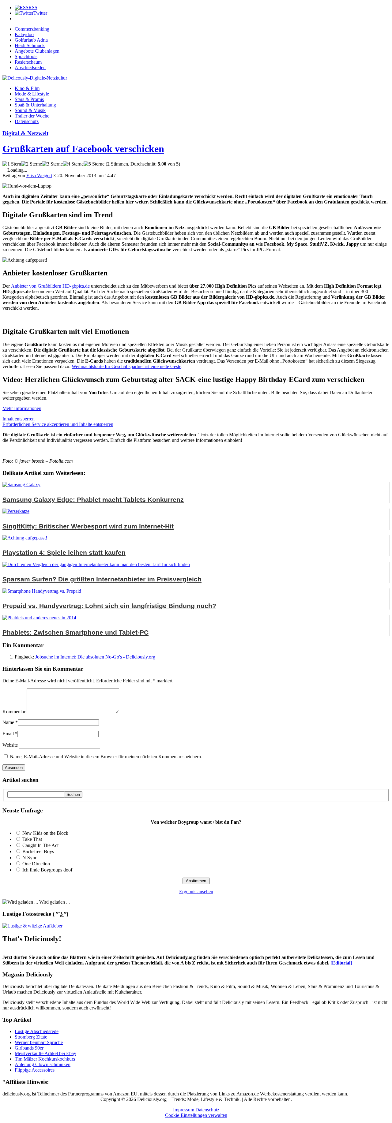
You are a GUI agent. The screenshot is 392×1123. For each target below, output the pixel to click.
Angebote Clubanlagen (37, 51)
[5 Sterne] (94, 164)
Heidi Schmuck (30, 45)
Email (8, 733)
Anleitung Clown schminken (42, 1064)
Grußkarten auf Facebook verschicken (83, 148)
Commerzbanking (32, 29)
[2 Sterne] (31, 164)
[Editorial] (341, 962)
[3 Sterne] (52, 164)
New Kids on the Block (45, 833)
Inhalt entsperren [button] (18, 418)
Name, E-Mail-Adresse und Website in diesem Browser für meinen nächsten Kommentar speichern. (106, 756)
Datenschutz (27, 121)
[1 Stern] (11, 164)
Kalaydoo (24, 34)
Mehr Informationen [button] (21, 408)
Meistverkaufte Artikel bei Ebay (45, 1053)
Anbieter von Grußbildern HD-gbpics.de (50, 286)
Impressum (184, 1109)
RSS (32, 7)
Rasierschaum (28, 62)
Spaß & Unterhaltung (35, 104)
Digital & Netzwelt (25, 133)
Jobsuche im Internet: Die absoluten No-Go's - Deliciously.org (95, 656)
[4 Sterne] (73, 164)
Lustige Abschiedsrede (36, 1031)
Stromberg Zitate (31, 1036)
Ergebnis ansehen (196, 891)
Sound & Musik (30, 110)
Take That (32, 839)
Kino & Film (27, 88)
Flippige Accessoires (35, 1070)
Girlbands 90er (29, 1047)
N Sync (29, 857)
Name (8, 722)
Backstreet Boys (38, 851)
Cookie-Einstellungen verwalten (196, 1115)
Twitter (40, 13)
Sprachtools (26, 56)
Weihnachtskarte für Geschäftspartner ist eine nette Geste (126, 366)
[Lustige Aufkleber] (32, 925)
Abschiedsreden (30, 67)
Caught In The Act (40, 845)
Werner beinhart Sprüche (39, 1042)
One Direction (36, 863)
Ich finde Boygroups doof (47, 869)
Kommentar (13, 711)
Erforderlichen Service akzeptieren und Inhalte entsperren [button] (57, 424)
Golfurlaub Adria (31, 40)
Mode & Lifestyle (32, 93)
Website (10, 745)
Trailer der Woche (32, 115)
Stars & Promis (29, 99)
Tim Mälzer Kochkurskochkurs (45, 1058)
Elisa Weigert (39, 175)
